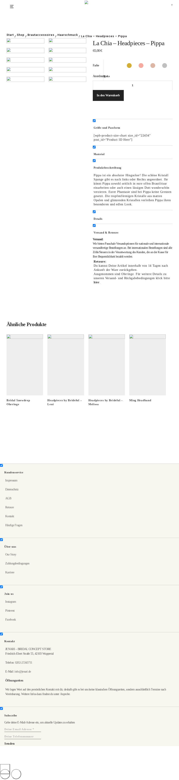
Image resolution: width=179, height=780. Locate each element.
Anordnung (99, 76)
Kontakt (9, 516)
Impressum (11, 480)
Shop (20, 34)
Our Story (10, 554)
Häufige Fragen (13, 525)
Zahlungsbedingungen (17, 563)
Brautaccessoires (41, 34)
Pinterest (10, 610)
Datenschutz (11, 489)
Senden (9, 743)
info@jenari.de (22, 671)
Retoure (9, 507)
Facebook (10, 619)
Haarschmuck (67, 34)
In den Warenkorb (108, 95)
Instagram (10, 601)
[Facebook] (8, 761)
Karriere (9, 572)
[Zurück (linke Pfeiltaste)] (5, 774)
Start (10, 34)
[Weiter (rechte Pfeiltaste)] (16, 774)
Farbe (96, 65)
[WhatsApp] (14, 761)
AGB (8, 498)
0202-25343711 (23, 662)
